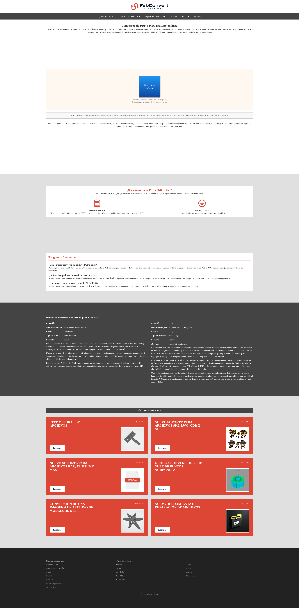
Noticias (173, 16)
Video (188, 564)
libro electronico (192, 576)
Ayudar (197, 16)
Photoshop (182, 344)
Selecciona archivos (149, 86)
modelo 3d (120, 572)
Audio (188, 568)
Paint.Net (173, 344)
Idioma (184, 16)
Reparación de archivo (154, 16)
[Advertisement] (97, 51)
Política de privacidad (54, 584)
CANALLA (120, 576)
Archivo (189, 572)
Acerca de (49, 580)
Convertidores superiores (128, 16)
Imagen (172, 331)
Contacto (49, 576)
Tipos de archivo (104, 16)
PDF (82, 29)
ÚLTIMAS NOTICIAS (149, 410)
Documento (68, 331)
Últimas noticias (52, 564)
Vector (118, 568)
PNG (88, 29)
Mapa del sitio (51, 587)
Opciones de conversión (55, 568)
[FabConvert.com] (149, 6)
